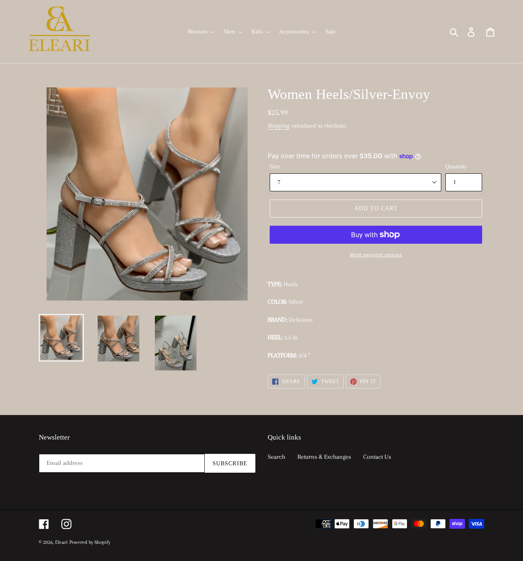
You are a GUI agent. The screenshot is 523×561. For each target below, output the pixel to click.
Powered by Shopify (89, 542)
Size (275, 166)
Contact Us (377, 456)
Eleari (61, 542)
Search (276, 456)
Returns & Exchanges (324, 456)
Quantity (456, 166)
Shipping (279, 125)
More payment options (376, 254)
